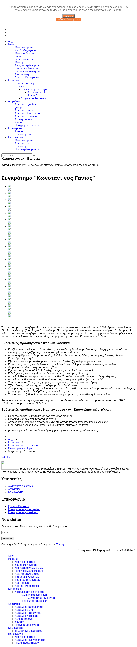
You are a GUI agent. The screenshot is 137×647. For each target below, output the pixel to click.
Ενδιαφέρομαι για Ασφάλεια (24, 509)
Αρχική (12, 439)
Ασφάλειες (14, 489)
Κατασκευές (15, 442)
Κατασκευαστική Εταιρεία (23, 445)
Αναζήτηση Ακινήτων (20, 486)
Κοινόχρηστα (15, 492)
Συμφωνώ (68, 16)
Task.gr (60, 544)
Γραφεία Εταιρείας (18, 506)
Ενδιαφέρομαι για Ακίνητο (23, 512)
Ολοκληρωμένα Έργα (20, 448)
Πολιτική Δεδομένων (68, 19)
